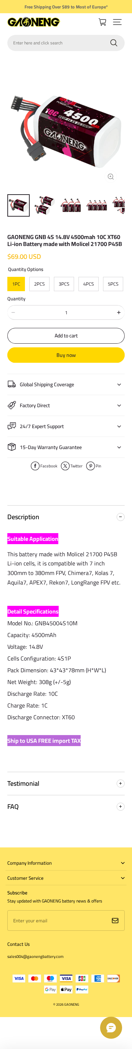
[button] (117, 22)
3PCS (64, 283)
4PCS (88, 283)
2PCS (39, 283)
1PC (16, 283)
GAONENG (71, 1004)
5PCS (113, 283)
